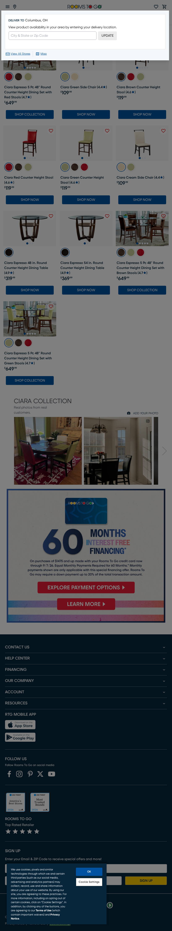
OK (89, 871)
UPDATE (107, 35)
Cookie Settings (89, 882)
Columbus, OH (36, 20)
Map (43, 53)
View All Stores (20, 53)
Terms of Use (44, 910)
